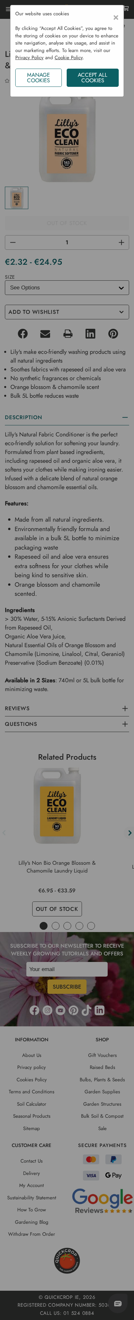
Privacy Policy (29, 57)
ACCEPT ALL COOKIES (92, 77)
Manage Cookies (38, 77)
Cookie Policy (69, 57)
